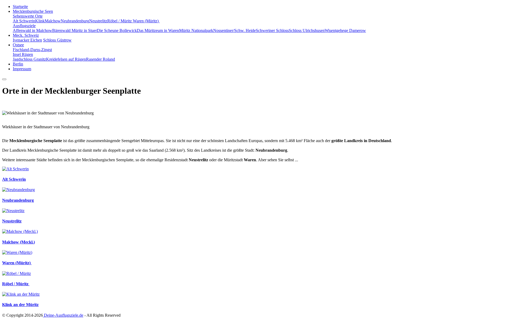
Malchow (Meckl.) (18, 242)
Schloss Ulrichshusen (307, 30)
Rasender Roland (100, 59)
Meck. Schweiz (26, 35)
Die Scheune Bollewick (117, 30)
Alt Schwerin (24, 21)
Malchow (53, 21)
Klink (40, 21)
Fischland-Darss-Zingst (32, 49)
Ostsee (18, 45)
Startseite (20, 6)
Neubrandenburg (75, 21)
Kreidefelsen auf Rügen (66, 59)
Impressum (22, 69)
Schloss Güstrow (57, 40)
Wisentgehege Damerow (345, 30)
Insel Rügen (23, 54)
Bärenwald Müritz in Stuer (74, 30)
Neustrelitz (98, 21)
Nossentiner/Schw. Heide (234, 30)
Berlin (18, 64)
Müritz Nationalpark (196, 30)
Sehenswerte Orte (28, 16)
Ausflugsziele (24, 25)
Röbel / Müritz (120, 21)
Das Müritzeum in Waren (158, 30)
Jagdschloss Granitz (29, 59)
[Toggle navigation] (4, 79)
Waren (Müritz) (146, 21)
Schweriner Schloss (272, 30)
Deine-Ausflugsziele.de (63, 315)
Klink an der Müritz (20, 304)
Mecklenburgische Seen (33, 11)
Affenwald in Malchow (32, 30)
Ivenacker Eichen (27, 40)
